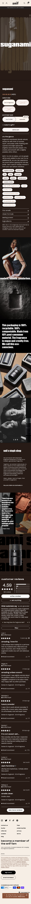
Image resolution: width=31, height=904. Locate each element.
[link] (9, 94)
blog (2, 836)
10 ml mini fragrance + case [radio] (9, 109)
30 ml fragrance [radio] (8, 102)
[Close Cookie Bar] (4, 895)
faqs (18, 825)
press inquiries (21, 828)
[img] (24, 606)
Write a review (15, 596)
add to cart (15, 129)
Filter (16, 628)
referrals (3, 831)
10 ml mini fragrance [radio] (22, 102)
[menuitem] (3, 3)
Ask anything (16, 600)
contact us (4, 825)
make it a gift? (9, 125)
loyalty (3, 828)
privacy (19, 831)
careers (3, 833)
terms (19, 833)
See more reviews (15, 810)
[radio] (9, 119)
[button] (22, 584)
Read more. (21, 896)
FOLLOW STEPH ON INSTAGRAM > (13, 485)
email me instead (8, 877)
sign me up (8, 872)
